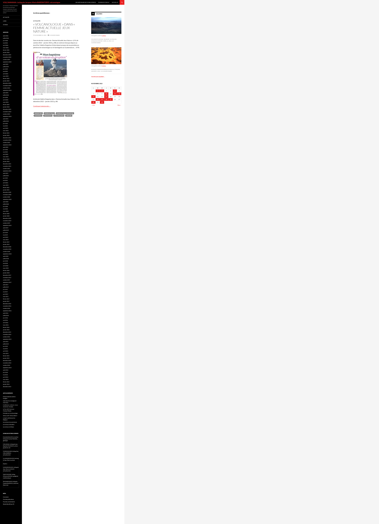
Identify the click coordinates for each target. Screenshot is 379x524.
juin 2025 (5, 69)
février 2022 (6, 159)
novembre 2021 (7, 166)
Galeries (99, 14)
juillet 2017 (6, 287)
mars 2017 (5, 296)
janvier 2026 (6, 52)
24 (106, 99)
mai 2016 (5, 320)
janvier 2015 (6, 358)
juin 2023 (5, 123)
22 (98, 99)
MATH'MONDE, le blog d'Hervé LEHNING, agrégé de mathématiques (10, 476)
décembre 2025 (7, 55)
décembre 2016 (7, 303)
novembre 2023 (7, 111)
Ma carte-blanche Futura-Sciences (86, 2)
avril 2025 (5, 73)
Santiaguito (48, 115)
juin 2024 (5, 97)
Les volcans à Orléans (8, 427)
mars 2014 (5, 379)
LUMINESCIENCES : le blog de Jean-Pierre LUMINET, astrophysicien (11, 469)
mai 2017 (5, 292)
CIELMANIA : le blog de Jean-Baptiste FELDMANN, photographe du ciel (10, 445)
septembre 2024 (7, 90)
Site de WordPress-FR (8, 504)
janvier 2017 (6, 301)
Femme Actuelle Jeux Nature (65, 113)
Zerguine (69, 115)
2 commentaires (54, 35)
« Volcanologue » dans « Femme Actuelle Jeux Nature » (54, 27)
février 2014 (6, 382)
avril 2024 (5, 100)
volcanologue (59, 115)
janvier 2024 (6, 107)
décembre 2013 (7, 386)
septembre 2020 (7, 199)
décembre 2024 (7, 83)
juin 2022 (5, 149)
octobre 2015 (6, 337)
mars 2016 (5, 325)
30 (102, 102)
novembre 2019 (7, 220)
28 (93, 102)
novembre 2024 (7, 85)
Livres (4, 21)
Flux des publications (8, 499)
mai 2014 (5, 374)
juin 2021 (5, 178)
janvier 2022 (6, 161)
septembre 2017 (7, 282)
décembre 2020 (7, 192)
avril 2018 (5, 265)
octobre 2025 (6, 59)
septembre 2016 (7, 310)
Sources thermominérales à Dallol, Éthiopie (105, 69)
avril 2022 (5, 154)
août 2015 (5, 341)
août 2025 (5, 64)
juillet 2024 (6, 95)
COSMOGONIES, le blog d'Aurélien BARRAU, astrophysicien (11, 453)
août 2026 (5, 36)
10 (106, 94)
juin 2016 (5, 318)
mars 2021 (5, 185)
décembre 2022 (7, 137)
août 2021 (5, 173)
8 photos (104, 66)
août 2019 (5, 228)
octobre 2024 (6, 88)
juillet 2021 (6, 175)
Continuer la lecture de (42, 106)
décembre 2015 (7, 332)
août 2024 (5, 92)
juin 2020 (5, 206)
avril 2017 (5, 294)
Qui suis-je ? (115, 2)
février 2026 (6, 50)
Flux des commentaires (9, 501)
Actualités (36, 21)
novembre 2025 (7, 57)
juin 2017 (5, 289)
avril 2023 (5, 128)
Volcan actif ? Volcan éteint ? (10, 415)
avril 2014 (5, 377)
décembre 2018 (7, 246)
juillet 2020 (6, 204)
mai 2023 (5, 126)
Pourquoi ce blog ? (103, 2)
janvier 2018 (6, 273)
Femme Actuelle (49, 113)
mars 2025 (5, 76)
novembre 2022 (7, 140)
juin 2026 (5, 40)
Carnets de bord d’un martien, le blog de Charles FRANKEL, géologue (10, 438)
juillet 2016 (6, 315)
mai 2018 (5, 263)
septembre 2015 (7, 339)
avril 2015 (5, 351)
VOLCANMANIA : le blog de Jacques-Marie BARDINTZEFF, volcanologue (31, 2)
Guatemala (38, 115)
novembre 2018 (7, 249)
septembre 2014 (7, 367)
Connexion (6, 497)
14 (93, 96)
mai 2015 (5, 348)
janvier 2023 (6, 135)
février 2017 (6, 299)
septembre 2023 (7, 116)
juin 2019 (5, 232)
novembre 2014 (7, 363)
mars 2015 (5, 353)
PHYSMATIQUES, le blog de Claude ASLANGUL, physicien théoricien (10, 483)
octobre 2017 (6, 280)
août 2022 (5, 147)
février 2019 (6, 242)
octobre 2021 (6, 168)
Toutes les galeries (98, 76)
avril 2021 (5, 182)
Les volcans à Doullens (8, 424)
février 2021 (6, 187)
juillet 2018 (6, 258)
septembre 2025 (7, 62)
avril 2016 (5, 322)
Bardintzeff (38, 113)
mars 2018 (5, 268)
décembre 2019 (7, 218)
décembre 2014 (7, 360)
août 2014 (5, 370)
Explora (5, 463)
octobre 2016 (6, 308)
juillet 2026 (6, 38)
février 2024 (6, 104)
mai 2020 (5, 209)
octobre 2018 (6, 251)
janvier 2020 (6, 216)
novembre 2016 (7, 306)
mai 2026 (5, 43)
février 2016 (6, 327)
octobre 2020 (6, 197)
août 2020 (5, 201)
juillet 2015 (6, 344)
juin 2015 (5, 346)
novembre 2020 (7, 194)
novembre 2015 (7, 334)
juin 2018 (5, 261)
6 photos (104, 35)
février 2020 (6, 213)
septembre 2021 (7, 171)
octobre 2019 (6, 223)
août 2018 (5, 256)
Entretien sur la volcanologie (10, 413)
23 (102, 99)
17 (106, 96)
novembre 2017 (7, 277)
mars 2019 (5, 239)
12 (115, 94)
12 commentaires (106, 71)
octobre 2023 (6, 114)
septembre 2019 (7, 225)
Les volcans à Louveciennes (10, 422)
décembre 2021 (7, 164)
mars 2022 (5, 156)
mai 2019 (5, 235)
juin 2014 (5, 372)
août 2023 (5, 118)
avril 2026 (5, 45)
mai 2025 (5, 71)
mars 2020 (5, 211)
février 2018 (6, 270)
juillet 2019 (6, 230)
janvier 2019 (6, 244)
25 (110, 99)
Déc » (119, 105)
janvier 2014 (6, 384)
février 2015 (6, 356)
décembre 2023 (7, 109)
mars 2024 (5, 102)
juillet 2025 (6, 66)
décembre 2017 (7, 275)
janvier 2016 (6, 329)
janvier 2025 (6, 81)
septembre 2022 (7, 145)
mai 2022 (5, 152)
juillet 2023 (6, 121)
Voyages (5, 24)
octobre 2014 (6, 365)
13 (119, 94)
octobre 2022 (6, 142)
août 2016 (5, 313)
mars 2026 (5, 47)
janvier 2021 (6, 190)
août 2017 (5, 284)
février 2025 (6, 78)
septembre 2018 (7, 254)
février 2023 (6, 133)
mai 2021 (5, 180)
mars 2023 (5, 130)
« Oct (93, 105)
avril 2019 (5, 237)
